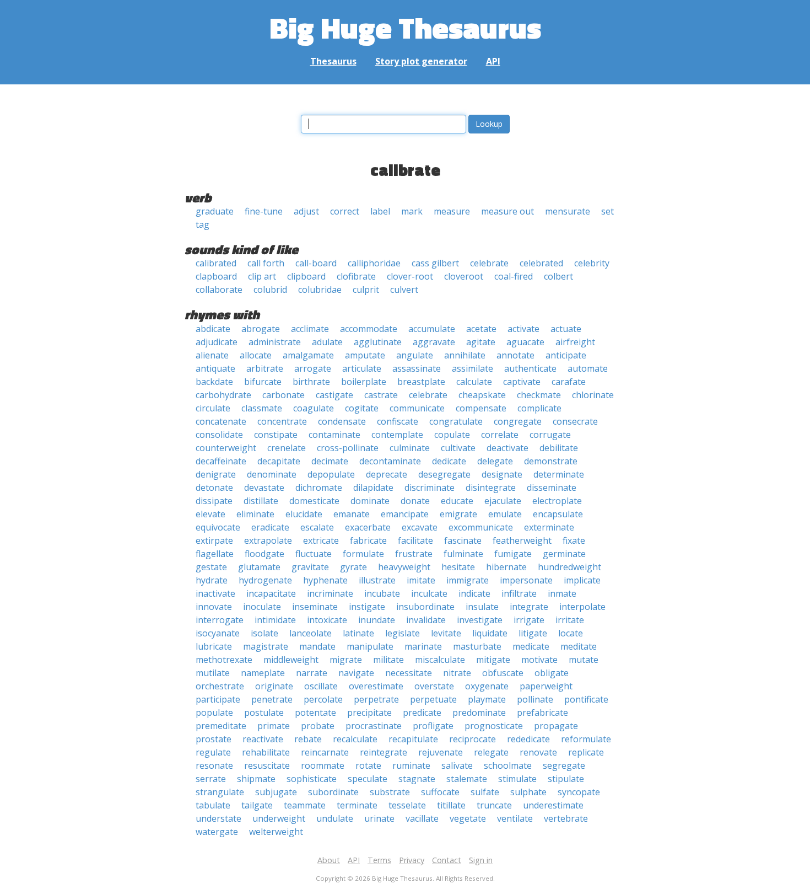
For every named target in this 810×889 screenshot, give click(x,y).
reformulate (586, 739)
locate (570, 633)
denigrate (216, 474)
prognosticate (494, 726)
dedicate (449, 461)
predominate (479, 712)
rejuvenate (440, 752)
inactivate (215, 593)
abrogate (260, 329)
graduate (215, 211)
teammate (305, 805)
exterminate (549, 527)
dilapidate (373, 487)
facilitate (415, 540)
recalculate (355, 739)
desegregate (444, 474)
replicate (586, 752)
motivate (539, 660)
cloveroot (463, 276)
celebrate (489, 263)
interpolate (582, 607)
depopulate (331, 474)
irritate (569, 620)
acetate (481, 329)
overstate (434, 686)
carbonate (283, 395)
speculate (367, 779)
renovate (538, 752)
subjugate (276, 792)
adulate (327, 342)
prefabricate (542, 712)
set (607, 211)
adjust (306, 211)
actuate (565, 329)
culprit (366, 289)
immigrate (467, 580)
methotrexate (224, 660)
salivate (457, 765)
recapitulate (413, 739)
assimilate (472, 368)
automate (588, 368)
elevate (210, 514)
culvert (404, 289)
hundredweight (569, 567)
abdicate (213, 329)
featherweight (522, 540)
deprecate (386, 474)
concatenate (221, 421)
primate (273, 726)
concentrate (282, 421)
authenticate (530, 368)
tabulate (213, 805)
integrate (529, 607)
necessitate (408, 673)
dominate (370, 501)
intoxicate (327, 620)
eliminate (255, 514)
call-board (316, 263)
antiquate (215, 368)
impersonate (526, 580)
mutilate (213, 673)
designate (502, 474)
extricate (321, 540)
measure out (507, 211)
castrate (381, 395)
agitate (480, 342)
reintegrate (383, 752)
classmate (261, 408)
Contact (446, 860)
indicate (474, 593)
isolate (264, 633)
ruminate (411, 765)
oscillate (321, 686)
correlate (500, 435)
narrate (311, 673)
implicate (582, 580)
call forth (265, 263)
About (328, 860)
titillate (451, 805)
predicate (422, 712)
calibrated (216, 263)
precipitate (369, 712)
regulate (213, 752)
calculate (474, 382)
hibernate (506, 567)
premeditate (221, 726)
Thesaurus (333, 61)
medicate (530, 646)
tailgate (257, 805)
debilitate (558, 448)
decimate (329, 461)
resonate (214, 765)
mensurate (567, 211)
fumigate (513, 554)
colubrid (270, 289)
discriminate (429, 487)
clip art (262, 276)
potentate (315, 712)
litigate (533, 633)
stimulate (517, 779)
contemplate (397, 435)
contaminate (334, 435)
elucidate (303, 514)
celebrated (541, 263)
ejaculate (502, 501)
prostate (213, 739)
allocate (256, 355)
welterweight (276, 832)
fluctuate (313, 554)
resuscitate (267, 765)
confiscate (397, 421)
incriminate (330, 593)
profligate (433, 726)
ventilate (515, 818)
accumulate (431, 329)
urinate (379, 818)
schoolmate (508, 765)
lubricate (214, 646)
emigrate (458, 514)
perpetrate (376, 699)
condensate (342, 421)
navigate (356, 673)
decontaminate (390, 461)
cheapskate (482, 395)
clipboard (306, 276)
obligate (551, 673)
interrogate (220, 620)
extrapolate (268, 540)
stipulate (566, 779)
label (380, 211)
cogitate (362, 408)
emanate (351, 514)
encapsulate (558, 514)
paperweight (546, 686)
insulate (482, 607)
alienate (212, 355)
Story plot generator (421, 61)
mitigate (493, 660)
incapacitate (271, 593)
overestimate (376, 686)
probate (317, 726)
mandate (317, 646)
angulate (414, 355)
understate (218, 818)
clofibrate (356, 276)
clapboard (216, 276)
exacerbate (368, 527)
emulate (505, 514)
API (493, 61)
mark (412, 211)
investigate (480, 620)
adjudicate (216, 342)
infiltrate (519, 593)
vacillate (422, 818)
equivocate (218, 527)
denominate (271, 474)
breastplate (421, 382)
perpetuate (433, 699)
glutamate (259, 567)
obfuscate (502, 673)
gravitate (310, 567)
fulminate (463, 554)
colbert (558, 276)
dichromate (318, 487)
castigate (334, 395)
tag (202, 224)
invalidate (426, 620)
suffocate (440, 792)
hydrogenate (265, 580)
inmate (562, 593)
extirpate (214, 540)
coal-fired (513, 276)
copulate (452, 435)
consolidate (219, 435)
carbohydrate (223, 395)
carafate (569, 382)
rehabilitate (266, 752)
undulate (334, 818)
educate (457, 501)
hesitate (458, 567)
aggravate (434, 342)
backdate (214, 382)
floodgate (264, 554)
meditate (578, 646)
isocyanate (218, 633)
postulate (264, 712)
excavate (420, 527)
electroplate (557, 501)
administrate (275, 342)
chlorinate (593, 395)
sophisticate (312, 779)
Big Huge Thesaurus (405, 27)
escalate (317, 527)
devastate (264, 487)
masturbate (477, 646)
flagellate (215, 554)
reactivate (262, 739)
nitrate (457, 673)
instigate (367, 607)
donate (415, 501)
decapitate (278, 461)
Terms (379, 860)
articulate (361, 368)
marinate (423, 646)
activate (523, 329)
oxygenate (487, 686)
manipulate (370, 646)
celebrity (591, 263)
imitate (421, 580)
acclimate (310, 329)
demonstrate (550, 461)
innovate (214, 607)
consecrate (575, 421)
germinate (564, 554)
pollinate (535, 699)
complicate (539, 408)
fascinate (463, 540)
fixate (574, 540)
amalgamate (308, 355)
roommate (322, 765)
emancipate (405, 514)
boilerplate (363, 382)
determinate (558, 474)
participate (218, 699)
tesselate (407, 805)
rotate (368, 765)
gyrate (353, 567)
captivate (522, 382)
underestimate (553, 805)
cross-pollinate (348, 448)
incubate (382, 593)
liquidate (489, 633)
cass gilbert (435, 263)
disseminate (551, 487)
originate (274, 686)
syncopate (579, 792)
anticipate (566, 355)
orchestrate (220, 686)
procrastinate (373, 726)
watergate (217, 832)
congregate (518, 421)
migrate (346, 660)
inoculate (262, 607)
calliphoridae (374, 263)
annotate (515, 355)
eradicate (270, 527)
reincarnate (325, 752)
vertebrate (566, 818)
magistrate (265, 646)
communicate (417, 408)
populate (214, 712)
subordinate (333, 792)
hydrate (212, 580)
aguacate (525, 342)
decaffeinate (221, 461)
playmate (487, 699)
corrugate (550, 435)
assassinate (416, 368)
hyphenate (325, 580)
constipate (276, 435)
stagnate (416, 779)
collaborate (219, 289)
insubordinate (425, 607)
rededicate (528, 739)
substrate (390, 792)
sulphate (528, 792)
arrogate (312, 368)
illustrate (377, 580)
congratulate (456, 421)
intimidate (275, 620)
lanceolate (310, 633)
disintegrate (491, 487)
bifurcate (263, 382)
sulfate (485, 792)
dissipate (214, 501)
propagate (556, 726)
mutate (583, 660)
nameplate (263, 673)
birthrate (311, 382)
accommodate (368, 329)
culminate (410, 448)
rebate (308, 739)
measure (452, 211)
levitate (446, 633)
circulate (213, 408)
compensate (481, 408)
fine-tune (264, 211)
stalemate (466, 779)
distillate (261, 501)
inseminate (315, 607)
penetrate (272, 699)
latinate (358, 633)
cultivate (458, 448)
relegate (491, 752)
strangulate (220, 792)
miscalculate (440, 660)
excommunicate (481, 527)
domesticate (314, 501)
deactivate (507, 448)
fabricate (368, 540)
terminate (357, 805)
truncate (494, 805)
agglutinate (378, 342)
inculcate (429, 593)
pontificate (586, 699)
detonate (214, 487)
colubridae (320, 289)
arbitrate (264, 368)
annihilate (464, 355)
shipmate (256, 779)
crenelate (286, 448)
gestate (211, 567)
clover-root (410, 276)
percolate (323, 699)
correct (344, 211)
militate (388, 660)
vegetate (468, 818)
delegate (495, 461)
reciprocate (472, 739)
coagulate (313, 408)
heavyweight (404, 567)
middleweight (290, 660)
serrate (211, 779)
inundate (376, 620)
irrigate (529, 620)
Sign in (481, 860)
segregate (564, 765)
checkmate (539, 395)
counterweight (226, 448)
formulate (363, 554)
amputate (365, 355)
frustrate (414, 554)
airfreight (575, 342)
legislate (402, 633)
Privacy (411, 860)
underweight (278, 818)
